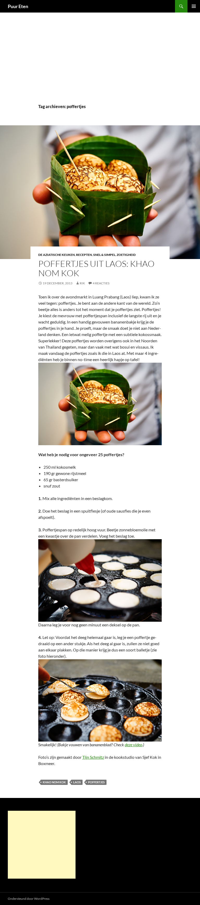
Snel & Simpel (104, 255)
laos (77, 782)
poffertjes (96, 782)
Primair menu (194, 6)
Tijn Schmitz (93, 757)
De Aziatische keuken (56, 255)
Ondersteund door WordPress (28, 899)
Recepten (84, 255)
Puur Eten (18, 6)
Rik (82, 283)
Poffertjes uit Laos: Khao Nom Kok (96, 268)
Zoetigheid (126, 255)
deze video (133, 744)
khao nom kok (54, 782)
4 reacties (101, 283)
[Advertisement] (100, 64)
